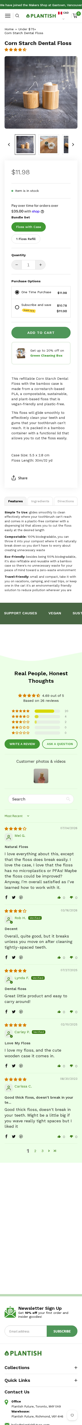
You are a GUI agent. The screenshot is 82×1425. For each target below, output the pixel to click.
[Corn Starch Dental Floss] (25, 144)
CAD (65, 12)
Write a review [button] (22, 744)
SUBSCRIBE (62, 1331)
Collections (17, 1367)
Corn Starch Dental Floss (24, 33)
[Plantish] (41, 16)
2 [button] (35, 1151)
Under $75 (26, 29)
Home (9, 29)
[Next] (72, 144)
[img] (15, 829)
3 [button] (42, 1151)
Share (23, 478)
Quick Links (17, 1380)
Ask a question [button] (60, 744)
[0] (75, 15)
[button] (15, 50)
